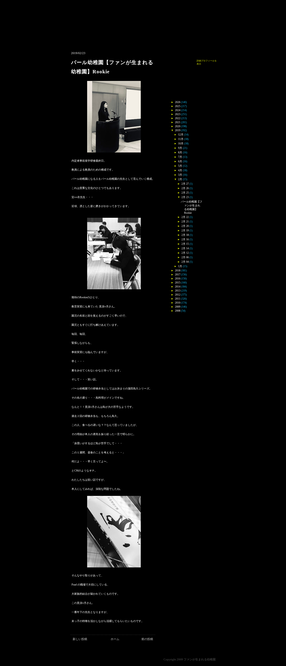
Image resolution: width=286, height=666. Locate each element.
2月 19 (185, 230)
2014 (177, 286)
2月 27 (185, 183)
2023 (177, 114)
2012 (177, 294)
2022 (177, 118)
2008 (177, 310)
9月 (180, 148)
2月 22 (185, 217)
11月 (180, 139)
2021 (177, 122)
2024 (177, 110)
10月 (180, 143)
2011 (177, 298)
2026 (177, 102)
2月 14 (185, 248)
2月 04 (185, 261)
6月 (180, 161)
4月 (180, 170)
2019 (177, 130)
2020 (177, 126)
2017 (177, 274)
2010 (177, 302)
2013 (177, 290)
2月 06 (185, 257)
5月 (180, 165)
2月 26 (185, 188)
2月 (180, 179)
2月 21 (185, 221)
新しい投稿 (80, 639)
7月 (180, 157)
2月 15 (185, 243)
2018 (177, 270)
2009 (177, 306)
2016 (177, 278)
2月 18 (185, 235)
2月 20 (185, 226)
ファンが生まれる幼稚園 (200, 659)
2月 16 (185, 239)
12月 (180, 134)
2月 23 (185, 197)
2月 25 (185, 192)
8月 (180, 152)
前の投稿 (147, 639)
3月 (180, 174)
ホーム (115, 639)
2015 (177, 282)
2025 (177, 106)
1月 (180, 266)
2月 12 (185, 252)
